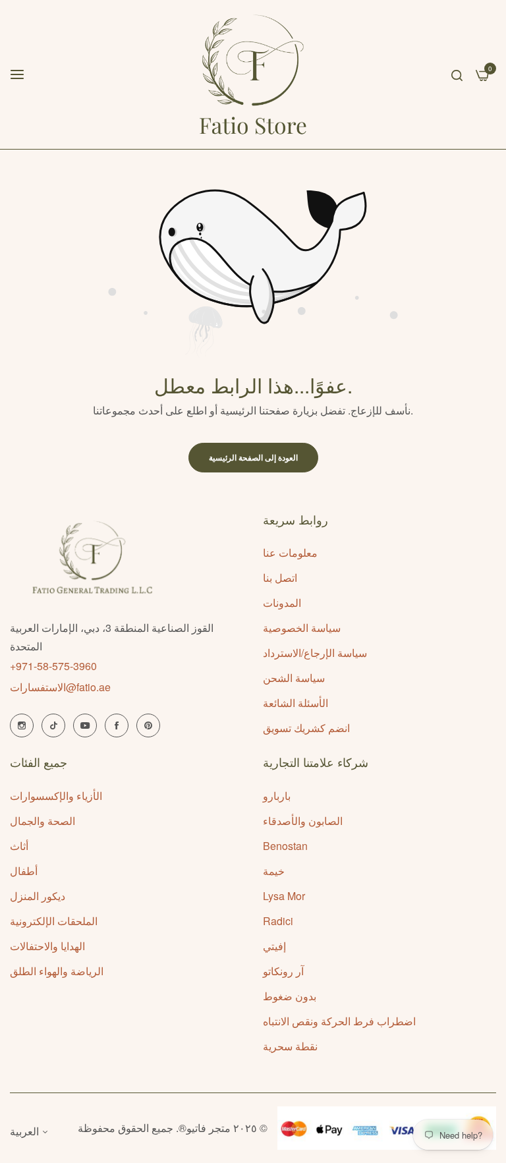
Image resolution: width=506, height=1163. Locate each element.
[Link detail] (22, 725)
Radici (278, 920)
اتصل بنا (280, 577)
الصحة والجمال (42, 820)
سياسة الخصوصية (302, 627)
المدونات (282, 602)
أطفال (24, 870)
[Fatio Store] (253, 74)
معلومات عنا (290, 552)
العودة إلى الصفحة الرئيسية (253, 457)
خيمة (274, 870)
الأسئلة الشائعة (295, 702)
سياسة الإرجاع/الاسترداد (315, 652)
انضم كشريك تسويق (306, 727)
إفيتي (274, 945)
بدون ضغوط (289, 996)
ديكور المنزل (37, 895)
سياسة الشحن (294, 677)
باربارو (277, 795)
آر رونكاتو (283, 971)
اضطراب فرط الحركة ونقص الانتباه (339, 1021)
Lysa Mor (284, 895)
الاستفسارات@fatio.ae (60, 687)
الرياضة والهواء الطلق (56, 971)
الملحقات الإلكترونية (54, 920)
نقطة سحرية (290, 1046)
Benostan (285, 845)
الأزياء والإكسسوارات (56, 795)
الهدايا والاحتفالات (47, 945)
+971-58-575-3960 (53, 665)
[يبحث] (457, 74)
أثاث (19, 845)
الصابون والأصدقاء (303, 820)
